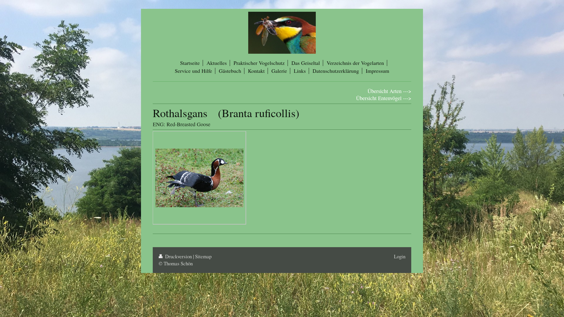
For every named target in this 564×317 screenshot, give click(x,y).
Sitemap (203, 256)
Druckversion (178, 256)
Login (399, 256)
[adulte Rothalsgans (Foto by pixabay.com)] (199, 178)
